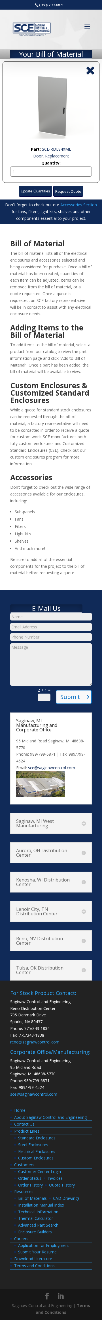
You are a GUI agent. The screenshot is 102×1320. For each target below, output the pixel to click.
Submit (70, 697)
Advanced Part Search (38, 1225)
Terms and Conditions (34, 1265)
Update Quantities (35, 191)
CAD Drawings (66, 1198)
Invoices (55, 1178)
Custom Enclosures (36, 1158)
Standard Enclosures (37, 1138)
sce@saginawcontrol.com (51, 767)
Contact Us (24, 1124)
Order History (30, 1185)
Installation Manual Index (41, 1205)
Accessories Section (78, 204)
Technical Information (38, 1211)
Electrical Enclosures (36, 1151)
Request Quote (68, 191)
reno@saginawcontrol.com (35, 1042)
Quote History (62, 1185)
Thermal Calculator (35, 1218)
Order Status (29, 1178)
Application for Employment (43, 1245)
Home (20, 1110)
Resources (23, 1191)
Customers (24, 1164)
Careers (21, 1238)
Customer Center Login (39, 1171)
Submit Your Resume (37, 1252)
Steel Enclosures (33, 1144)
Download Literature (33, 1258)
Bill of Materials (32, 1198)
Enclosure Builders (35, 1232)
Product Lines (26, 1131)
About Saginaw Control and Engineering (50, 1117)
